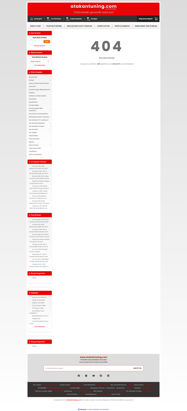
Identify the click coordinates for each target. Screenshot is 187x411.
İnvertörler (145, 388)
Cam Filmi (32, 86)
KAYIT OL (138, 368)
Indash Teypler (77, 385)
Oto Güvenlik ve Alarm (36, 126)
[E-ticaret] (93, 409)
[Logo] (93, 9)
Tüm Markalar (39, 65)
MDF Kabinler (98, 391)
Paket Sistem (33, 136)
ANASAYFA (116, 64)
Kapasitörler (33, 102)
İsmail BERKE (42, 388)
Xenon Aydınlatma (35, 154)
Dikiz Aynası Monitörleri (118, 385)
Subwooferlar (34, 145)
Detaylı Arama (39, 46)
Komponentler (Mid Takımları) (36, 109)
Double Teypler (65, 385)
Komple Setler (34, 105)
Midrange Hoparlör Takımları (39, 117)
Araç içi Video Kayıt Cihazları (39, 83)
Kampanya (68, 391)
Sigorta (31, 142)
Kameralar (32, 99)
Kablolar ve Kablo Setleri (37, 96)
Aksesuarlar (33, 77)
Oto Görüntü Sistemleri (37, 123)
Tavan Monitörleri (89, 385)
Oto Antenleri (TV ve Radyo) (38, 120)
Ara (46, 41)
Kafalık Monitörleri (103, 385)
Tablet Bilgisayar (91, 394)
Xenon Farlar (115, 394)
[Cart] (156, 19)
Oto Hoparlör (33, 129)
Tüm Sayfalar (39, 327)
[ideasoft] (82, 409)
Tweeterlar (33, 151)
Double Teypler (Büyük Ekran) (39, 90)
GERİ (98, 64)
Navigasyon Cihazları (97, 388)
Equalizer (137, 388)
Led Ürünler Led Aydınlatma (38, 114)
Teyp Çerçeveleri (35, 148)
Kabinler (32, 93)
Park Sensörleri (34, 139)
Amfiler (31, 80)
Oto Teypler (33, 132)
